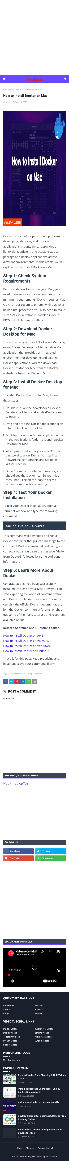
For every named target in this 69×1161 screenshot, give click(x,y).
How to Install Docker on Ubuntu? (26, 651)
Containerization (17, 673)
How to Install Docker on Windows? (27, 646)
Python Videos (10, 1040)
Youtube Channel (45, 1148)
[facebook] (18, 851)
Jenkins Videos (42, 1032)
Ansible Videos (42, 1040)
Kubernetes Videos (44, 1028)
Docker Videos (10, 1032)
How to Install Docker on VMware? (26, 641)
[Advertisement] (34, 37)
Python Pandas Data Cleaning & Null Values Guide (42, 1077)
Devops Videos (10, 1028)
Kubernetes (8, 1005)
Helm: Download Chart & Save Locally (38, 1102)
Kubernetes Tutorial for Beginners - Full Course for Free (40, 1131)
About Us (30, 1148)
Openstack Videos (43, 1036)
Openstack (40, 1009)
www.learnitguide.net (29, 1156)
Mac (12, 89)
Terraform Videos (11, 1036)
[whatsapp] (50, 858)
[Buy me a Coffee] (15, 783)
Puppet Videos (10, 1044)
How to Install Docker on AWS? (24, 635)
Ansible (6, 1009)
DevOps (39, 1005)
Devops (30, 673)
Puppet (6, 1013)
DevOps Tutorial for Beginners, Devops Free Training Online (42, 1118)
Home (6, 89)
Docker (38, 673)
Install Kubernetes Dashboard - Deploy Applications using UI (39, 1090)
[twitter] (50, 851)
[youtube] (18, 858)
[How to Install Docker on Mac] (34, 169)
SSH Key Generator (12, 1059)
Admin (8, 102)
